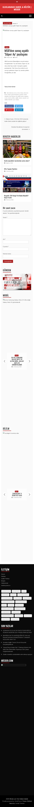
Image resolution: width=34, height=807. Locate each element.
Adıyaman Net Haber (7, 615)
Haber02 (13, 594)
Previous (4, 282)
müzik (9, 98)
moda (6, 98)
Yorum (5, 217)
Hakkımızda (4, 583)
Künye (3, 574)
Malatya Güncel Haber (8, 601)
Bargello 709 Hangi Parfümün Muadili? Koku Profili (16, 197)
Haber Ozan (5, 594)
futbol (9, 94)
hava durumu (12, 96)
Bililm (6, 428)
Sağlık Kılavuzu (6, 612)
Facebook (10, 106)
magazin (26, 96)
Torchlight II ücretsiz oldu (17, 494)
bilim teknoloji (10, 93)
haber (25, 94)
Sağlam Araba (16, 612)
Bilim (16, 491)
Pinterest (10, 110)
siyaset (24, 98)
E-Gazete (10, 605)
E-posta (6, 246)
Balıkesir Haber (6, 591)
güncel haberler (15, 94)
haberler (7, 96)
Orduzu (4, 605)
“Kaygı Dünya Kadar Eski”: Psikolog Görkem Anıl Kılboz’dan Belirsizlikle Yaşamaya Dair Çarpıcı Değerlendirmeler (17, 649)
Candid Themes (19, 803)
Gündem (7, 270)
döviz (18, 93)
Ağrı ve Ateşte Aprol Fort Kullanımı (17, 282)
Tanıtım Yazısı (15, 619)
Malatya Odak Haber (7, 608)
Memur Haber (27, 598)
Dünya (21, 93)
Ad (4, 239)
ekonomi (26, 93)
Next (29, 282)
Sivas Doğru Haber (21, 601)
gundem (21, 94)
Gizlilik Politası (5, 578)
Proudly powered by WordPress (12, 801)
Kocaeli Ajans (16, 591)
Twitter (19, 106)
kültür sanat (21, 96)
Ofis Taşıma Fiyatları (10, 169)
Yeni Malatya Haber (23, 594)
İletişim (3, 581)
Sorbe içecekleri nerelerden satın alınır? (17, 161)
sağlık (16, 98)
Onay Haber (28, 615)
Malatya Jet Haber (19, 608)
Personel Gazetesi (7, 598)
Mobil (6, 295)
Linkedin (19, 110)
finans (6, 94)
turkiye (17, 99)
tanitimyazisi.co (5, 585)
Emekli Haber (17, 598)
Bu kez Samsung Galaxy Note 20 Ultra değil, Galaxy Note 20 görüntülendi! (17, 361)
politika (13, 98)
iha (16, 96)
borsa (15, 93)
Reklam (3, 576)
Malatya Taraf (19, 605)
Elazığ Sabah (19, 615)
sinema (20, 98)
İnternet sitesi (7, 254)
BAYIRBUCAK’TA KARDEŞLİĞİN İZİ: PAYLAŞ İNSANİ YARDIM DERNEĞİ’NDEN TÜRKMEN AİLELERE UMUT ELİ (16, 637)
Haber (7, 47)
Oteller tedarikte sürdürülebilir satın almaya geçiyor (17, 654)
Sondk (24, 591)
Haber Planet (5, 619)
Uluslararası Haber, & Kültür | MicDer (17, 8)
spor (14, 99)
